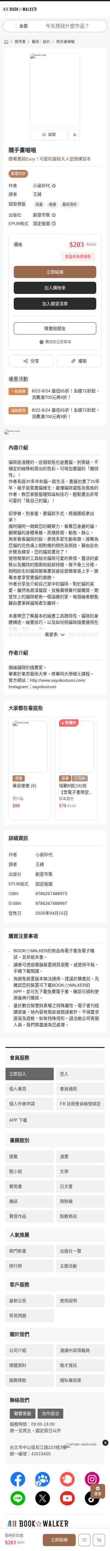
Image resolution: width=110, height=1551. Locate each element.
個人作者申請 (22, 1103)
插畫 (39, 204)
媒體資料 (17, 1365)
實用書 (20, 42)
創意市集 (41, 215)
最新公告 (17, 1300)
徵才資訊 (68, 1365)
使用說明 (68, 1300)
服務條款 (17, 1380)
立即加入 (17, 1073)
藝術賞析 (69, 204)
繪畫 (52, 204)
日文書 (66, 1186)
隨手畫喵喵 (65, 42)
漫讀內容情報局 (75, 1350)
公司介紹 (17, 1350)
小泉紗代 (41, 185)
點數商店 (68, 1216)
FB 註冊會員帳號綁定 (80, 1103)
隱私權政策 (70, 1380)
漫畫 (64, 1156)
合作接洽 (50, 1413)
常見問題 (17, 1315)
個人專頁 (17, 1088)
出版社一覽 (70, 1251)
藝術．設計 (41, 42)
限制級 (66, 1201)
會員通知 (68, 1088)
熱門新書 (17, 1251)
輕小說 (15, 1171)
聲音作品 (17, 1216)
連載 (13, 1156)
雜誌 (13, 1201)
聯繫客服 (22, 1413)
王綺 (37, 194)
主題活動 (68, 1265)
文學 (64, 1171)
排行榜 (15, 1265)
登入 (64, 1073)
